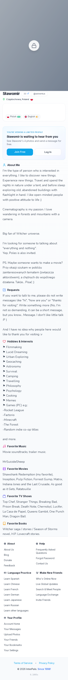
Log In (47, 152)
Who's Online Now (46, 578)
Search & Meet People (48, 589)
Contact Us (42, 563)
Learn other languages (16, 610)
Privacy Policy (46, 663)
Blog (6, 554)
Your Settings (11, 650)
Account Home (12, 623)
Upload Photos (12, 634)
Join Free (19, 151)
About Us (9, 549)
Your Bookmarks (13, 645)
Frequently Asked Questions (45, 551)
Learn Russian (11, 605)
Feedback (9, 565)
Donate (8, 560)
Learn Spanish (11, 578)
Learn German (11, 594)
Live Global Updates (47, 584)
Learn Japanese (13, 599)
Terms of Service (23, 663)
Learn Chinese (12, 584)
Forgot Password (45, 558)
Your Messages (12, 629)
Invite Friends (43, 599)
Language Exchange (47, 594)
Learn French (11, 589)
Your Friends (11, 639)
